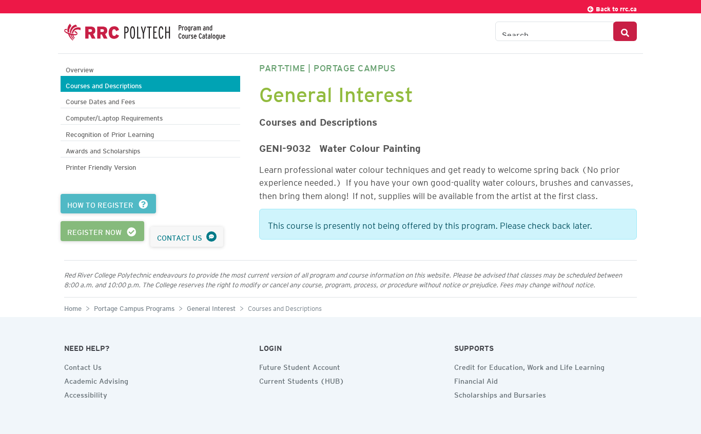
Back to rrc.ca (615, 7)
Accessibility (85, 393)
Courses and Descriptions (104, 84)
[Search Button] (625, 31)
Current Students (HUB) (301, 379)
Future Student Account (299, 365)
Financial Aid (476, 379)
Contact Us (83, 365)
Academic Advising (96, 379)
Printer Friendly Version (101, 166)
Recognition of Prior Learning (110, 133)
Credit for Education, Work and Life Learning (529, 365)
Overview (80, 68)
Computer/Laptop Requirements (114, 116)
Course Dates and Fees (100, 100)
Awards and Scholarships (103, 149)
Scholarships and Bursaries (500, 393)
